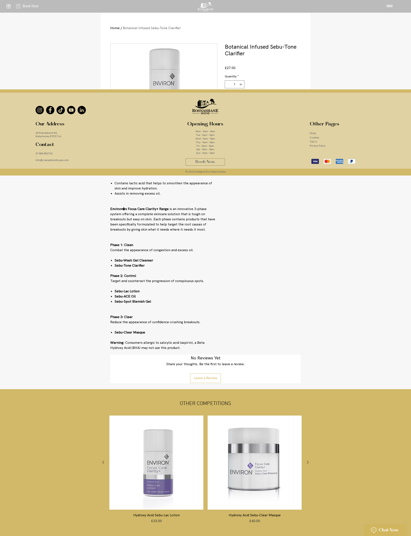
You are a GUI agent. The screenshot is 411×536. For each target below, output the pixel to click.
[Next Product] (307, 462)
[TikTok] (61, 110)
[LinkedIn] (81, 110)
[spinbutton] (234, 84)
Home (115, 28)
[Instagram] (40, 110)
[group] (205, 471)
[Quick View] (156, 463)
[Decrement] (228, 84)
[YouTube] (71, 110)
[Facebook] (50, 110)
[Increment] (241, 84)
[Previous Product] (103, 462)
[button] (389, 6)
